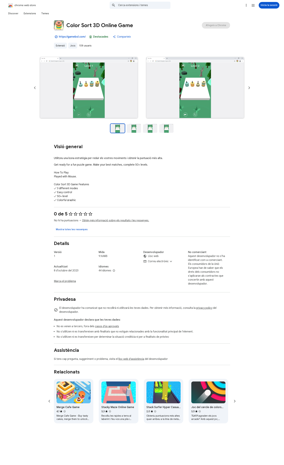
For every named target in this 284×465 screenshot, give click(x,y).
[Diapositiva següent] (249, 88)
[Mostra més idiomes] (114, 271)
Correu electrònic (158, 261)
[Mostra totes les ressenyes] (72, 229)
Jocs (72, 45)
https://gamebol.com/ (72, 36)
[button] (253, 5)
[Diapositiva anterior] (35, 88)
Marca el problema (65, 281)
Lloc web (153, 256)
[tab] (13, 13)
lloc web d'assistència (131, 359)
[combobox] (144, 5)
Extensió (60, 45)
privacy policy (204, 308)
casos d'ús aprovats (107, 326)
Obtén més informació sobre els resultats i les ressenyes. (115, 220)
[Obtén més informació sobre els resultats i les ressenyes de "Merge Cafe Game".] (64, 411)
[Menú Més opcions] (246, 5)
